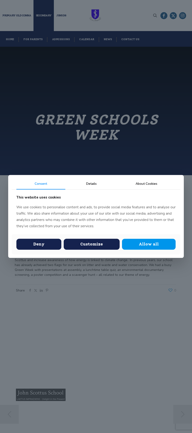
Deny (38, 244)
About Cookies (146, 183)
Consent (41, 183)
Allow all (149, 244)
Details (91, 183)
